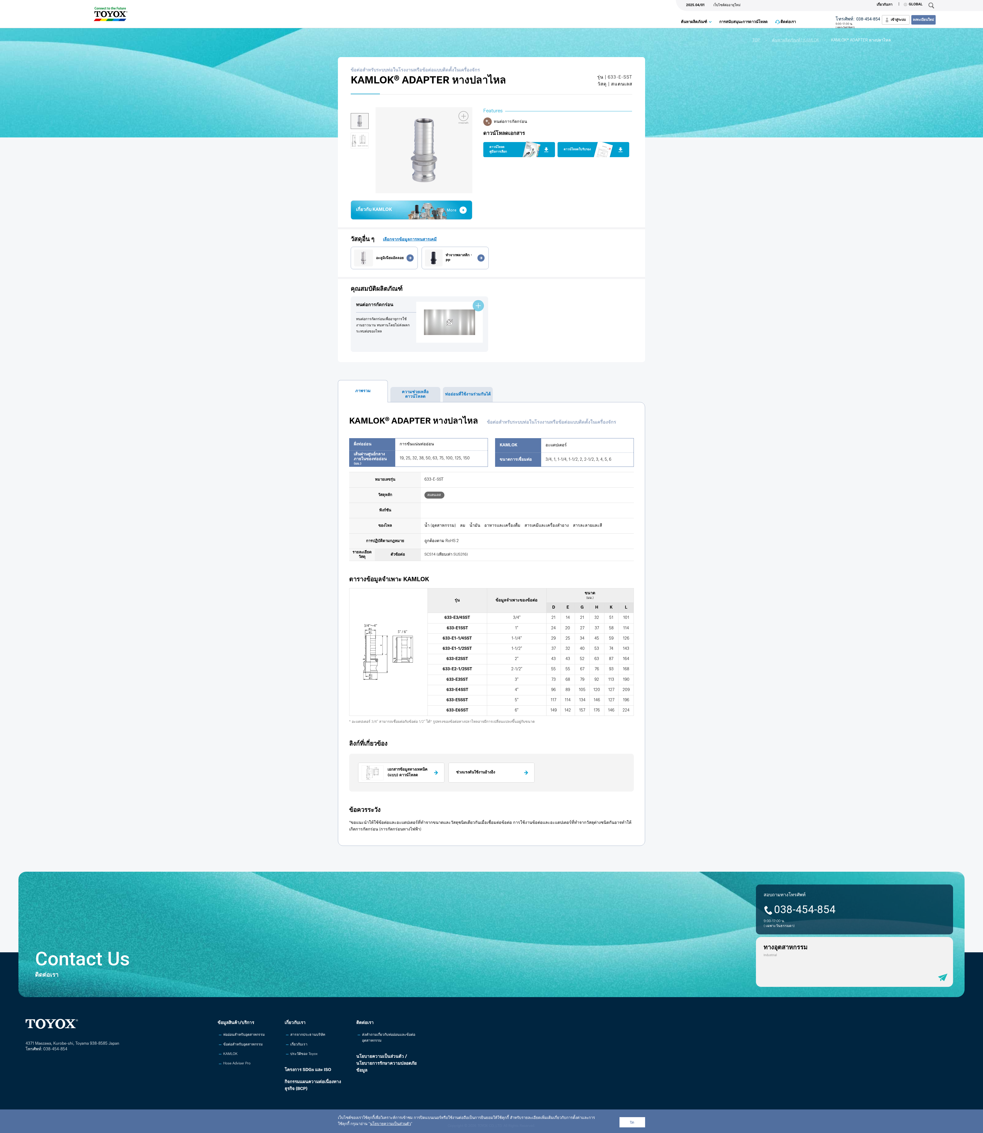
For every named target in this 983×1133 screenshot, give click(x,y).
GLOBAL (916, 4)
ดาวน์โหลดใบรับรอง (577, 149)
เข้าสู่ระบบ (898, 19)
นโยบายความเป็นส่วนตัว (390, 1124)
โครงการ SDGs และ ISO (308, 1070)
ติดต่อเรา (788, 22)
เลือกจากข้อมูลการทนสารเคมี (410, 240)
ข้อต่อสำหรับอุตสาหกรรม (243, 1044)
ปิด (632, 1122)
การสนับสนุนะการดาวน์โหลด (743, 22)
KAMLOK (230, 1054)
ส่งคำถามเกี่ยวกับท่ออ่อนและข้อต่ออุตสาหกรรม (388, 1037)
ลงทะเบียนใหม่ (923, 19)
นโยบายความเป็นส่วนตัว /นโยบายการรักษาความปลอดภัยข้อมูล (386, 1063)
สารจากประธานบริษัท (307, 1035)
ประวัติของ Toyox (303, 1054)
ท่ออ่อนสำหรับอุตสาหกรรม (244, 1035)
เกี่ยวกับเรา (884, 4)
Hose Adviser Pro (237, 1063)
